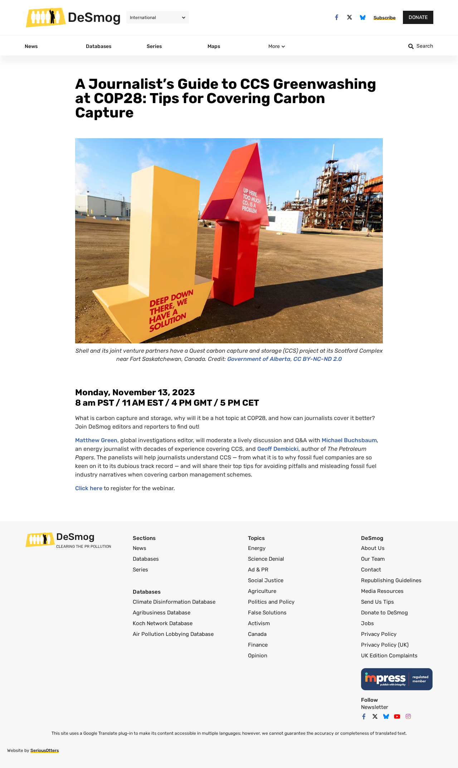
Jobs (367, 623)
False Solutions (267, 612)
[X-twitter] (349, 17)
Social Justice (265, 580)
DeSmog (94, 17)
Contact (371, 569)
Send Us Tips (377, 602)
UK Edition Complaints (389, 655)
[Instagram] (408, 716)
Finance (258, 645)
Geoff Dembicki (277, 448)
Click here (88, 488)
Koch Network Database (163, 623)
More (274, 46)
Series (140, 569)
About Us (373, 548)
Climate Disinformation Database (174, 602)
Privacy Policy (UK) (385, 645)
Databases (146, 559)
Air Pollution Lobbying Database (173, 634)
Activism (259, 623)
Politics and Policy (271, 602)
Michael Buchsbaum (349, 440)
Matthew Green (96, 440)
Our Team (373, 559)
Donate (418, 17)
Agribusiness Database (161, 612)
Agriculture (262, 591)
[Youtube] (397, 716)
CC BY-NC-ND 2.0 (317, 359)
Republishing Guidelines (391, 580)
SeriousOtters (44, 750)
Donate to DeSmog (384, 612)
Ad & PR (258, 569)
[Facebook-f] (336, 17)
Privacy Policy (378, 634)
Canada (257, 634)
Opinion (257, 655)
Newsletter (374, 707)
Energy (256, 548)
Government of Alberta (259, 359)
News (139, 548)
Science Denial (266, 559)
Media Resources (382, 591)
